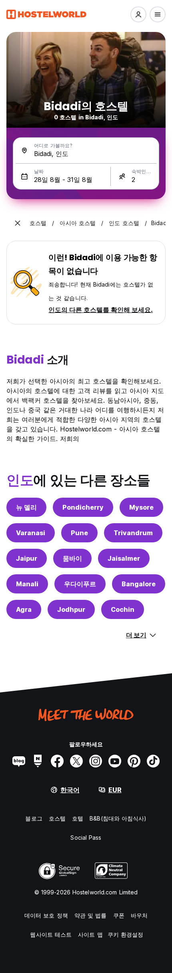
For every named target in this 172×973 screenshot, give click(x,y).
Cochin (122, 609)
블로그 (33, 818)
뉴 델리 (26, 507)
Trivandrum (133, 533)
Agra (24, 609)
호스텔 (57, 818)
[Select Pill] (138, 14)
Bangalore (139, 584)
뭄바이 (72, 558)
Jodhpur (71, 609)
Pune (79, 533)
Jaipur (26, 558)
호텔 (77, 818)
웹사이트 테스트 (51, 934)
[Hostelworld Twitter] (76, 761)
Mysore (141, 507)
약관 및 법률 (90, 915)
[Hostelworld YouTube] (114, 761)
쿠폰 (118, 915)
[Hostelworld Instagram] (95, 761)
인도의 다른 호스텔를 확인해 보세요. (100, 310)
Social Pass (85, 837)
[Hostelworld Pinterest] (134, 761)
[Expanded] (17, 223)
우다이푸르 (80, 584)
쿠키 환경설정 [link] (126, 934)
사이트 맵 (90, 934)
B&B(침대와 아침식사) (118, 818)
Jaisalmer (124, 558)
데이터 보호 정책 (46, 915)
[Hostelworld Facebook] (57, 761)
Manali (27, 584)
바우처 (139, 915)
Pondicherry (83, 507)
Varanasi (30, 533)
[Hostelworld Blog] (18, 761)
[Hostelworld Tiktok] (153, 761)
